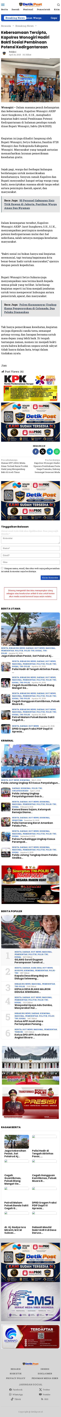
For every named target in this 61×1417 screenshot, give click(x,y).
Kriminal (25, 780)
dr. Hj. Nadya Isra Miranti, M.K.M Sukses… (15, 1230)
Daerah (30, 648)
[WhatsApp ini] (57, 451)
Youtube (46, 1394)
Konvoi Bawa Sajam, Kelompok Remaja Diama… (31, 811)
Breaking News (17, 648)
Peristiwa (17, 820)
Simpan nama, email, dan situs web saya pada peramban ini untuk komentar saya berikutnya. (30, 570)
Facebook (18, 1389)
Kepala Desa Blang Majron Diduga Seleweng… (31, 977)
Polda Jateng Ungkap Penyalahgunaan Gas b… (28, 795)
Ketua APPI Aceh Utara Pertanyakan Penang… (29, 1023)
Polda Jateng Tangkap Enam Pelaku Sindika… (35, 856)
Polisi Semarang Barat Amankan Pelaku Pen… (32, 824)
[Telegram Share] (50, 451)
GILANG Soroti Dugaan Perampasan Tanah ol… (29, 961)
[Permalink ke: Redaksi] (4, 52)
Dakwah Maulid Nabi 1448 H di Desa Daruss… (44, 1230)
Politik (19, 650)
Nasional (50, 648)
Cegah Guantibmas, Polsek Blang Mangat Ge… (33, 686)
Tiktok (17, 1399)
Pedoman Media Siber (45, 1378)
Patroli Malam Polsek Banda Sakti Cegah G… (33, 718)
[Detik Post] (30, 4)
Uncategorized (20, 791)
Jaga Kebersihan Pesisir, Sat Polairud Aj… (27, 656)
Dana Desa (36, 968)
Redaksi (16, 1369)
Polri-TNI (29, 650)
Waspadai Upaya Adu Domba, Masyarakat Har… (33, 1006)
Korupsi (19, 970)
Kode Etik (16, 1373)
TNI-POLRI (25, 666)
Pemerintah (7, 650)
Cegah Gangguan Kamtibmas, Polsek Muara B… (36, 703)
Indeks (45, 1369)
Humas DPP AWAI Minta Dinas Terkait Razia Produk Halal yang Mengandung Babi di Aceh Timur (14, 466)
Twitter (46, 1389)
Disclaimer (45, 1373)
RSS (46, 1399)
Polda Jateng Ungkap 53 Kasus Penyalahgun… (30, 783)
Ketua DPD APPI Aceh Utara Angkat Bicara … (32, 1036)
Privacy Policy (15, 1378)
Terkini (19, 1032)
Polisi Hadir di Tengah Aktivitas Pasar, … (35, 670)
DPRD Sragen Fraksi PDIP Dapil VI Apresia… (32, 730)
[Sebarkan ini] (36, 451)
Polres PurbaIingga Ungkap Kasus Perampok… (33, 840)
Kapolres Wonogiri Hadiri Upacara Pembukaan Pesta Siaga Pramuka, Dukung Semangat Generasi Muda (46, 466)
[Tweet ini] (43, 451)
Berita (4, 648)
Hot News (39, 648)
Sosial (38, 650)
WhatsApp (18, 1394)
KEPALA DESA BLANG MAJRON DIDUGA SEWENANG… (33, 990)
